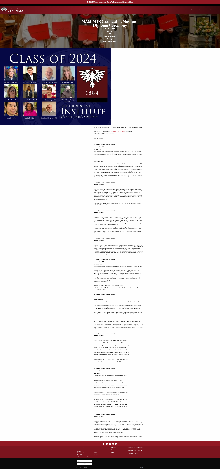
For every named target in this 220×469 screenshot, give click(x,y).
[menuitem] (193, 10)
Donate (216, 9)
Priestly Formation (192, 9)
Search (84, 463)
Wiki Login (96, 454)
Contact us (96, 449)
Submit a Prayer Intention (194, 5)
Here (97, 136)
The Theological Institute (116, 449)
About (211, 9)
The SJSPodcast (203, 5)
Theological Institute (203, 9)
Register (211, 5)
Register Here (128, 2)
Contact (208, 5)
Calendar (215, 5)
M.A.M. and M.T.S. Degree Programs (117, 131)
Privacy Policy (113, 452)
